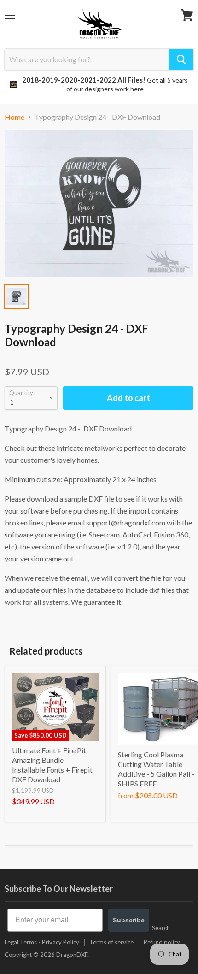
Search (161, 928)
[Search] (181, 59)
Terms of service (111, 942)
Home (14, 117)
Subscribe (129, 920)
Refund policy (162, 942)
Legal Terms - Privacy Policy (42, 942)
